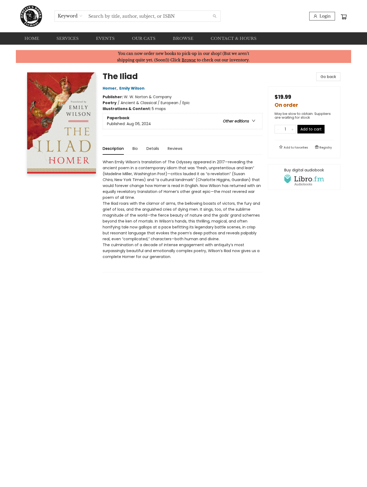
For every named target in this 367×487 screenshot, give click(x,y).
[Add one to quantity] (292, 129)
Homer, (110, 88)
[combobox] (70, 16)
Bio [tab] (135, 148)
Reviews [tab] (175, 148)
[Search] (214, 16)
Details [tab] (152, 148)
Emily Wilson (132, 88)
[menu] (183, 38)
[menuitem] (32, 38)
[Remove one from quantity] (278, 129)
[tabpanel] (182, 215)
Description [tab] (113, 148)
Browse (189, 60)
